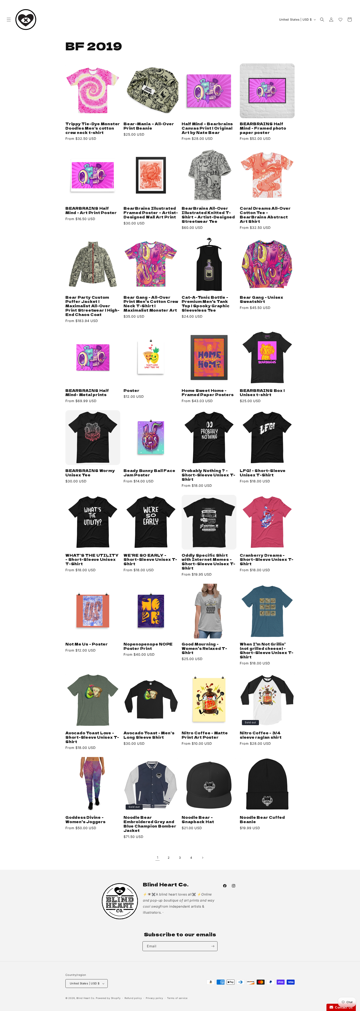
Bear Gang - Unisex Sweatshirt (261, 299)
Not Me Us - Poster (86, 644)
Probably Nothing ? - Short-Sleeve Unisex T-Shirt (208, 474)
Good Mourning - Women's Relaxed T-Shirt (204, 648)
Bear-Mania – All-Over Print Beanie (149, 126)
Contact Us (343, 1007)
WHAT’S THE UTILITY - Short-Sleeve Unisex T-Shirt (92, 559)
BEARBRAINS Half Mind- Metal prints (87, 392)
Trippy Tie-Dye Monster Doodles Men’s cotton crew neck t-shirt (92, 128)
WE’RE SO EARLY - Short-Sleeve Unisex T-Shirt (150, 559)
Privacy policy (154, 998)
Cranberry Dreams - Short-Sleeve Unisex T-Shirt (267, 559)
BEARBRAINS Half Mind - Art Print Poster (91, 210)
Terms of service (177, 998)
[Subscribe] (212, 946)
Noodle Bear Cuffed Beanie (262, 819)
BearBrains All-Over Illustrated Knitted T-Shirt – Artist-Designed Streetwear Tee (208, 214)
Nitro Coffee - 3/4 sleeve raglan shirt (261, 735)
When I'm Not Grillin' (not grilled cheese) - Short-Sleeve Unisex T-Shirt (267, 650)
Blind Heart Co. (86, 998)
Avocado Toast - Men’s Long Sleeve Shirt (149, 735)
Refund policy (133, 998)
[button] (8, 19)
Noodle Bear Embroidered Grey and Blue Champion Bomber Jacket (150, 824)
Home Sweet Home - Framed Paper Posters (208, 392)
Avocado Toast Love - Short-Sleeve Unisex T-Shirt (92, 737)
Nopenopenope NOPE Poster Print (148, 646)
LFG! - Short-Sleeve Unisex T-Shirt (263, 472)
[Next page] (202, 857)
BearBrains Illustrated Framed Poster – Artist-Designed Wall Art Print (151, 212)
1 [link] (157, 857)
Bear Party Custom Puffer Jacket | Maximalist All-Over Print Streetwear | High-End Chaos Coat (92, 306)
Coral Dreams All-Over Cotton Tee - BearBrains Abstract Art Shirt (265, 214)
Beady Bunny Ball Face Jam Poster (149, 472)
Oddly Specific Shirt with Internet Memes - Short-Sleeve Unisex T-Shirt (208, 561)
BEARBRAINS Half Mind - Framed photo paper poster (263, 128)
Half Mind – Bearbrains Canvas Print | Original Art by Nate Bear (207, 128)
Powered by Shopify (108, 998)
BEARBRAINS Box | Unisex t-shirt (262, 392)
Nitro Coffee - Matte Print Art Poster (205, 735)
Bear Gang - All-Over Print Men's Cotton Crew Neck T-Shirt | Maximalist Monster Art (151, 303)
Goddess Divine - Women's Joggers (85, 819)
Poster (132, 390)
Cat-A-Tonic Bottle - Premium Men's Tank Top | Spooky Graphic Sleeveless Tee (206, 303)
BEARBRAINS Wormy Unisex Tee (90, 472)
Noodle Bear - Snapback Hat (198, 819)
